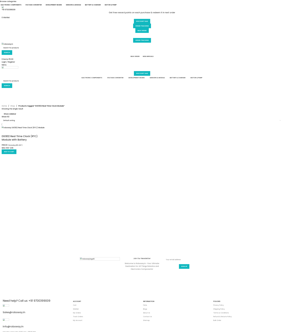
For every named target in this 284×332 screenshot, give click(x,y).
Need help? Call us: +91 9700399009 (26, 301)
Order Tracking (142, 26)
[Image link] (100, 277)
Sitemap (146, 320)
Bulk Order (142, 31)
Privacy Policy (218, 305)
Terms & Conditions (221, 313)
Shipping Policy (219, 309)
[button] (9, 151)
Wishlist (76, 309)
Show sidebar (10, 114)
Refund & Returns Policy (222, 316)
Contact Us (147, 316)
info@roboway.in (13, 326)
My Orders (77, 313)
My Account (77, 320)
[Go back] (4, 91)
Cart (74, 305)
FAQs (145, 305)
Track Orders (78, 316)
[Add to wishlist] (4, 132)
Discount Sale (142, 21)
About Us (146, 313)
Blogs (145, 309)
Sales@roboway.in (14, 312)
